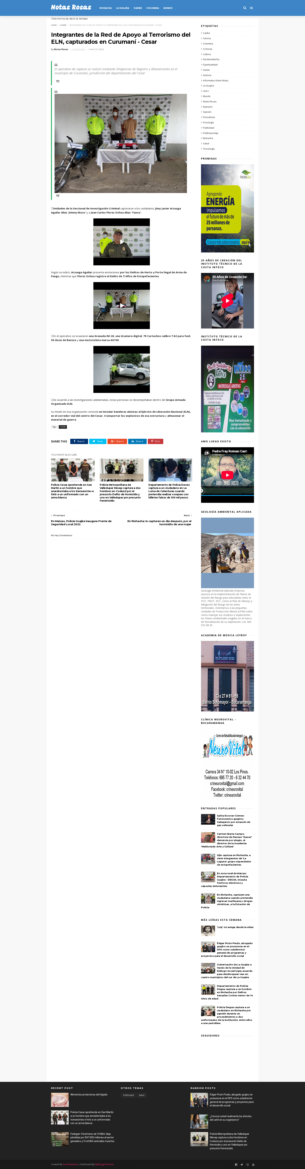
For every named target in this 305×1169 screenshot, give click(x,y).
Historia (207, 75)
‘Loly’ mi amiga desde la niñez (235, 927)
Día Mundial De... (212, 59)
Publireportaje (210, 133)
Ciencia (207, 38)
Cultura (207, 54)
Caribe (138, 8)
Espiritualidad (210, 64)
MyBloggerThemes (104, 1164)
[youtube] (253, 1164)
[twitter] (242, 1164)
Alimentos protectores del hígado (88, 1094)
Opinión (207, 111)
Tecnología (209, 148)
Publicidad (208, 127)
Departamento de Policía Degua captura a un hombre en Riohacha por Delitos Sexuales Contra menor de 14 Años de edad (227, 992)
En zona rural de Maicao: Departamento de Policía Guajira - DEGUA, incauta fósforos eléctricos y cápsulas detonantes (224, 879)
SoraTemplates (70, 1164)
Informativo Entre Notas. (216, 80)
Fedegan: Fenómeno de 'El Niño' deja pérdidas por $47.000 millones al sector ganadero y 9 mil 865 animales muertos (92, 1137)
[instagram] (248, 1164)
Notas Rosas (71, 7)
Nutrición (208, 106)
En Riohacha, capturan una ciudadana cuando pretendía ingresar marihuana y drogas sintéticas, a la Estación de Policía (227, 901)
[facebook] (236, 1164)
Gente (206, 69)
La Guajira (122, 8)
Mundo (168, 8)
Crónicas (207, 48)
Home (54, 25)
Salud (206, 143)
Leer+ (206, 90)
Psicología (208, 122)
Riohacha (106, 8)
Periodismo (209, 117)
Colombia (152, 8)
